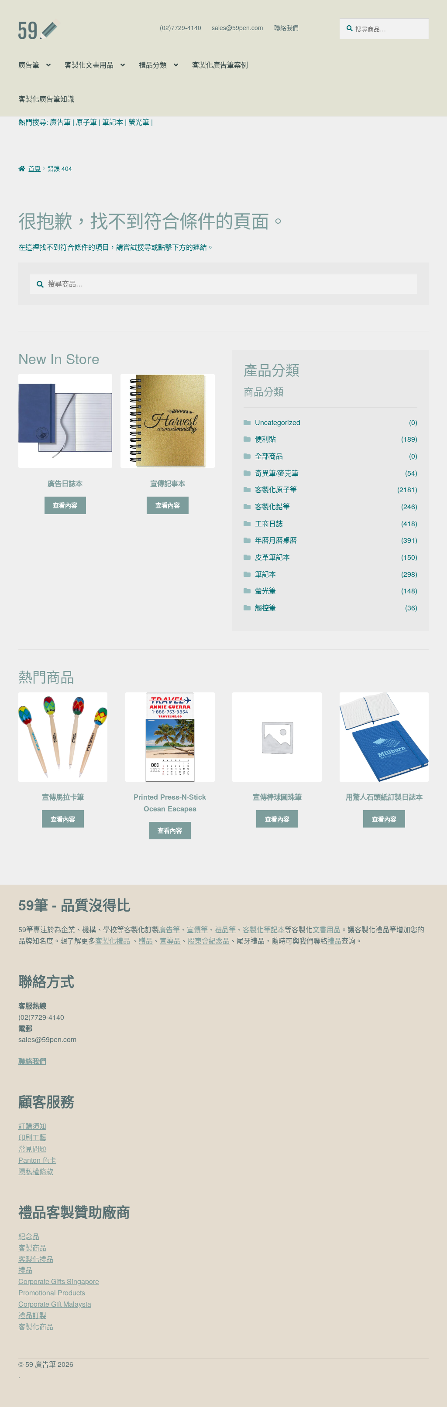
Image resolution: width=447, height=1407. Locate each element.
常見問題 (32, 1149)
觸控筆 (265, 608)
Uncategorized (277, 422)
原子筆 (86, 122)
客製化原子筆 (276, 489)
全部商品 (269, 456)
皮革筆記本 (272, 557)
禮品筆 (225, 929)
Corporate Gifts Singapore (58, 1281)
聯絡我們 (286, 27)
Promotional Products (51, 1293)
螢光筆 (138, 122)
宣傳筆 (197, 929)
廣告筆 (28, 65)
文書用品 (326, 929)
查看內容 (65, 505)
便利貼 (265, 439)
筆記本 (112, 122)
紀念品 (28, 1236)
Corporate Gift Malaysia (54, 1304)
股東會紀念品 (209, 941)
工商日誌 (269, 523)
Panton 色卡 (37, 1160)
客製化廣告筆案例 (220, 65)
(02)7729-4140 (180, 27)
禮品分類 (153, 65)
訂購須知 (32, 1126)
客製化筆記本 (264, 929)
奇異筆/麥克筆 (277, 473)
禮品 (334, 941)
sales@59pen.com (237, 27)
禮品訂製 (32, 1315)
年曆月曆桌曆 (276, 540)
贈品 (146, 941)
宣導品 (170, 941)
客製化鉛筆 (272, 506)
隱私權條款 (35, 1171)
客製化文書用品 (89, 65)
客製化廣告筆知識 (46, 99)
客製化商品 (35, 1327)
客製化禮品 (112, 941)
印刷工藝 (32, 1137)
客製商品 (32, 1248)
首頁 (34, 168)
